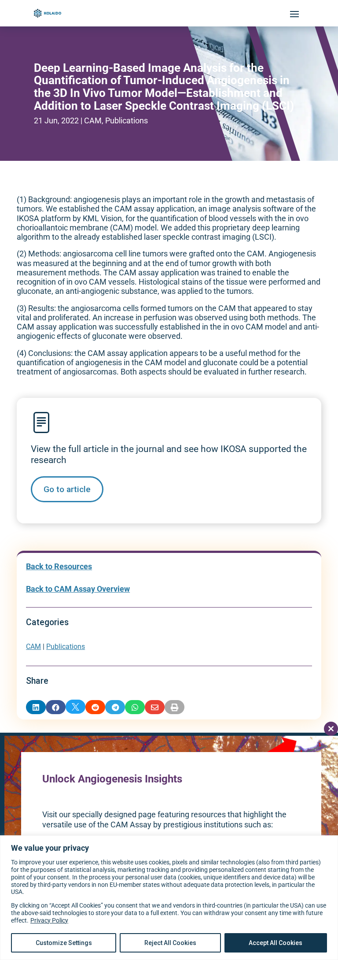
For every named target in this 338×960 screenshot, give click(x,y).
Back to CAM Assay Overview (78, 589)
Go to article (67, 489)
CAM (93, 120)
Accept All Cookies (275, 942)
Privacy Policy (49, 920)
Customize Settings (64, 942)
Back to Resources (59, 566)
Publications (126, 120)
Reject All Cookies (170, 942)
